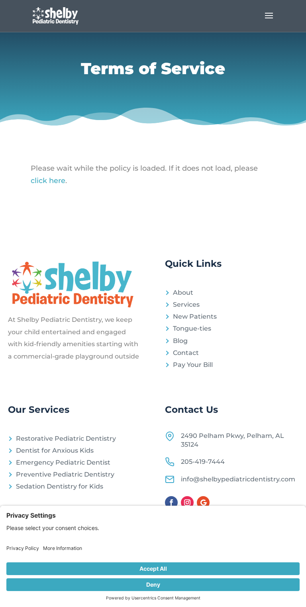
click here (48, 180)
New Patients (195, 316)
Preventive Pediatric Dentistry (65, 474)
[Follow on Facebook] (171, 502)
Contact (186, 353)
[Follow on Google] (203, 502)
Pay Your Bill (193, 365)
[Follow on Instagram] (187, 502)
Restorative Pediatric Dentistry (66, 438)
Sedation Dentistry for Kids (59, 486)
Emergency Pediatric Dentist (63, 462)
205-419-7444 (203, 461)
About (183, 292)
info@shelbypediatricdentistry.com (238, 479)
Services (186, 304)
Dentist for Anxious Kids (55, 450)
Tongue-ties (192, 328)
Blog (180, 341)
